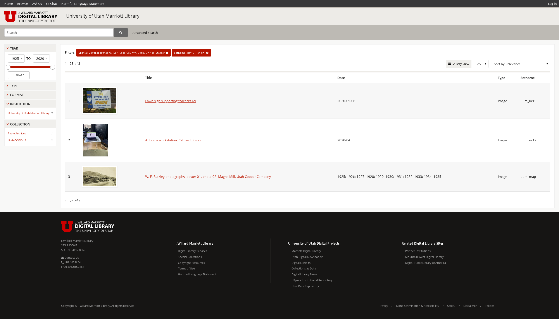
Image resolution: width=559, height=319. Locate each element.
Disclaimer (470, 306)
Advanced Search (145, 33)
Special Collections (190, 257)
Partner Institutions (418, 251)
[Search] (121, 32)
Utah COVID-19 (17, 140)
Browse (22, 4)
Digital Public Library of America (425, 263)
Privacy (383, 306)
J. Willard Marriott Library (77, 241)
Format (17, 95)
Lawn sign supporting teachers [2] (170, 101)
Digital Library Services (192, 251)
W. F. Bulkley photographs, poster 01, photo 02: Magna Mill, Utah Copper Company (208, 176)
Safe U (451, 306)
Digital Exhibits (301, 263)
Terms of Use (186, 268)
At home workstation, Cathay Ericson (173, 140)
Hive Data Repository (305, 286)
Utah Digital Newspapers (307, 257)
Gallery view (460, 64)
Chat (53, 4)
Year (14, 48)
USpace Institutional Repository (312, 280)
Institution (20, 104)
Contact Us (71, 257)
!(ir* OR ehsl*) (190, 52)
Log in (552, 4)
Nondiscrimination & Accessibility (417, 306)
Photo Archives (17, 133)
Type (13, 86)
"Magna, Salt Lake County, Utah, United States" (122, 52)
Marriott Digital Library (306, 251)
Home (8, 4)
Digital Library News (304, 274)
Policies (489, 306)
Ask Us (37, 4)
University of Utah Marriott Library (103, 16)
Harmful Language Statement (82, 4)
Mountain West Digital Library (424, 257)
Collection (20, 124)
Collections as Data (304, 268)
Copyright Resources (191, 263)
